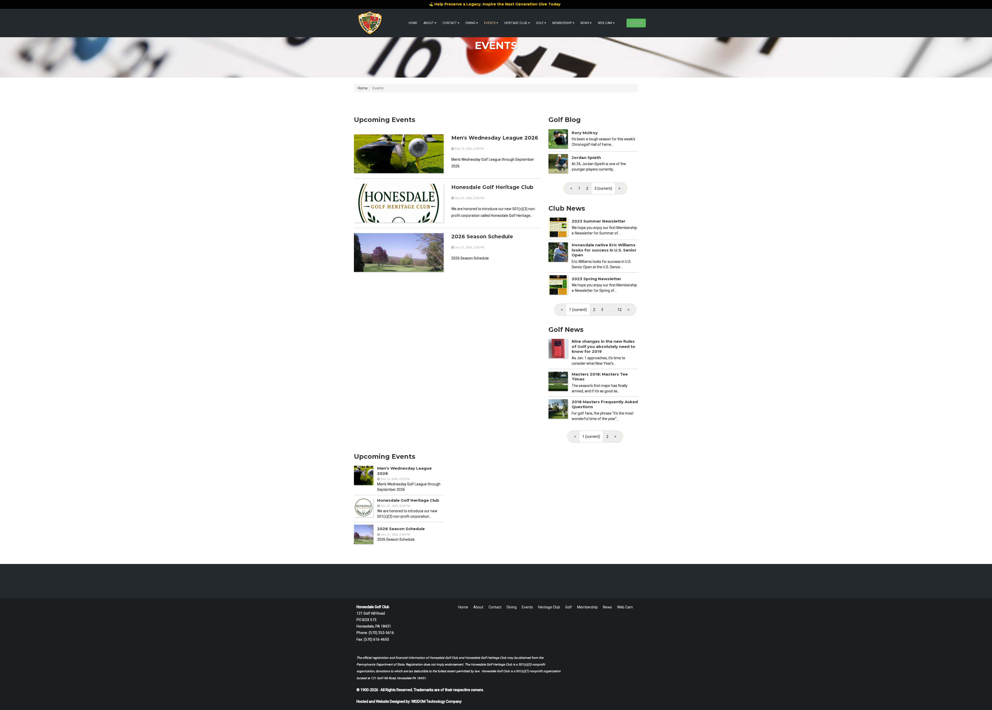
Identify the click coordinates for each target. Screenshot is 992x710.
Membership (562, 23)
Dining (470, 23)
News (584, 23)
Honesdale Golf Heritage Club (492, 187)
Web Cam (605, 23)
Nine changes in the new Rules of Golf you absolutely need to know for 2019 (603, 346)
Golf (540, 23)
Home (413, 23)
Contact (450, 23)
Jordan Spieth (586, 157)
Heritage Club (515, 23)
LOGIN (636, 23)
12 (619, 310)
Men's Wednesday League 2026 (494, 138)
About (428, 23)
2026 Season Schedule (482, 236)
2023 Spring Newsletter (596, 278)
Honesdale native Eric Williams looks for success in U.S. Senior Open (604, 249)
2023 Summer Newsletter (598, 221)
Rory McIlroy (585, 132)
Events (489, 23)
